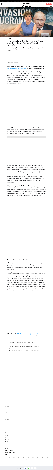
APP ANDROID (7, 410)
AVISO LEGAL (7, 448)
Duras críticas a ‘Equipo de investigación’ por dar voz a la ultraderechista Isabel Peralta (22, 343)
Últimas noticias (9, 1)
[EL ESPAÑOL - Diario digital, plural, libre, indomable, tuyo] (26, 3)
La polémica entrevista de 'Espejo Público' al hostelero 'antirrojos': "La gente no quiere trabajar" (25, 347)
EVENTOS (6, 424)
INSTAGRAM (7, 439)
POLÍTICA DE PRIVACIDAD (9, 450)
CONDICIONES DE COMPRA (10, 452)
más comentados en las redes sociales (16, 68)
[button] (25, 468)
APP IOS (6, 408)
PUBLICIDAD (7, 426)
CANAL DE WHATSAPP (9, 414)
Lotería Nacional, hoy (23, 1)
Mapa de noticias (16, 1)
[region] (17, 55)
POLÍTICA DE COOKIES (9, 454)
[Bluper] (26, 6)
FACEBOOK (7, 437)
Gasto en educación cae (45, 1)
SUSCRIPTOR (7, 428)
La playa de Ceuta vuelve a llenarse (34, 1)
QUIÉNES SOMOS (8, 412)
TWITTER (6, 435)
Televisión (11, 399)
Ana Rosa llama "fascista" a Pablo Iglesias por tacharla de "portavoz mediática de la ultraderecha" (24, 351)
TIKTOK (6, 441)
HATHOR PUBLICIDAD (9, 422)
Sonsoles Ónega (22, 399)
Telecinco (16, 399)
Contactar (7, 419)
